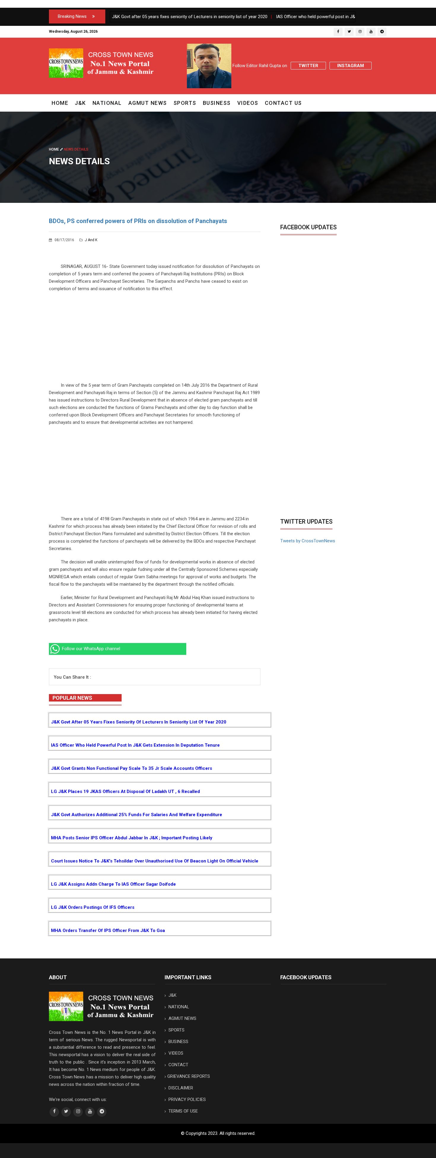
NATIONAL (107, 103)
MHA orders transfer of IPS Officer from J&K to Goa (108, 930)
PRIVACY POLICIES (186, 1099)
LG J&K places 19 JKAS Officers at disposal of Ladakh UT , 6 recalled (125, 791)
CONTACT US (283, 103)
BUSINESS (217, 103)
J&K (80, 103)
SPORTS (185, 103)
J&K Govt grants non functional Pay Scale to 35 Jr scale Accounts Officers (131, 768)
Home (60, 103)
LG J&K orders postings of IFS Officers (92, 907)
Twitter (308, 65)
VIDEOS (247, 103)
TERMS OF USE (182, 1111)
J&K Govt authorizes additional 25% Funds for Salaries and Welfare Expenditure (136, 814)
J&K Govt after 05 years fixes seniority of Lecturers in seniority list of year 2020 (138, 722)
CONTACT (177, 1064)
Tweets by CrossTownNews (307, 541)
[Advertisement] (154, 340)
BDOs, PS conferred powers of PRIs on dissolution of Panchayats (138, 221)
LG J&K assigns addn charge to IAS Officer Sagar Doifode (113, 884)
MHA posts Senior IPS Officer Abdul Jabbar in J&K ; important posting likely (131, 838)
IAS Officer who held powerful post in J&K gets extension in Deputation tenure (135, 745)
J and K (90, 240)
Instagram (350, 65)
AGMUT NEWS (147, 103)
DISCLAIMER (180, 1088)
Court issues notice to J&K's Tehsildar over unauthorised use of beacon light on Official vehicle (154, 861)
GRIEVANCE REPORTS (188, 1076)
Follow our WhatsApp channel (90, 648)
